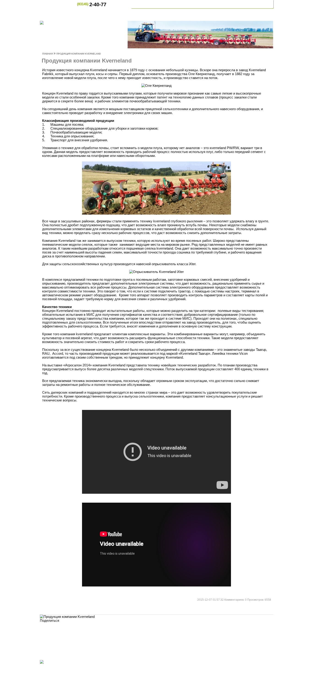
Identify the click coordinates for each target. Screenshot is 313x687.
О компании (170, 4)
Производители (203, 662)
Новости (197, 4)
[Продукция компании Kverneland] (67, 617)
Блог (174, 662)
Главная (143, 4)
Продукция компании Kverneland (78, 53)
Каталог (234, 662)
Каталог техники (228, 4)
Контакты (260, 4)
